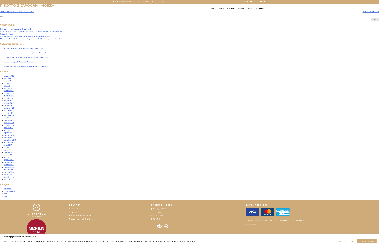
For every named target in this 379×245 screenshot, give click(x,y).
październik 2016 (10, 167)
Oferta (241, 8)
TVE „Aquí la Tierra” (6, 34)
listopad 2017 (9, 138)
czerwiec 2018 (9, 125)
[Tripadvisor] (251, 2)
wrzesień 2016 (9, 170)
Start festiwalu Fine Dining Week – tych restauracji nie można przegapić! (25, 36)
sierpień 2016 (9, 172)
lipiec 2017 (8, 145)
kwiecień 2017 (9, 152)
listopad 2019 (9, 110)
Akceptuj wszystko (367, 241)
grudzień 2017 (9, 135)
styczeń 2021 (9, 103)
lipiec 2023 (8, 81)
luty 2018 (7, 130)
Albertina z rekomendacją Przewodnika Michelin (27, 48)
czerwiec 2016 (9, 177)
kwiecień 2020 (9, 108)
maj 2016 (7, 179)
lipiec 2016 (8, 175)
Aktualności (8, 189)
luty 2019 (7, 118)
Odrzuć (351, 241)
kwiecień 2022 (9, 96)
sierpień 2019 (9, 115)
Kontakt (260, 8)
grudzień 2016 (9, 162)
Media (250, 8)
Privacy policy (251, 224)
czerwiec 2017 (9, 147)
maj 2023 (7, 86)
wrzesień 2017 (9, 143)
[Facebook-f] (247, 2)
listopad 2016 (9, 165)
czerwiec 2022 (9, 93)
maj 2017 (7, 150)
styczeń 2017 (9, 160)
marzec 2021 (8, 101)
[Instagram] (244, 2)
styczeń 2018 (9, 133)
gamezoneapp (9, 53)
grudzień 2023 (9, 76)
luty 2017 (7, 157)
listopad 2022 (9, 91)
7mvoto (6, 62)
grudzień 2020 (9, 106)
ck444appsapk (9, 57)
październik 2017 (10, 140)
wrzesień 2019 (9, 113)
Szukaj (2, 17)
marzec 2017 (8, 155)
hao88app (7, 66)
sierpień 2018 (9, 123)
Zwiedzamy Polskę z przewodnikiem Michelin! (16, 29)
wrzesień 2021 (9, 98)
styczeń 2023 (9, 88)
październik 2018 (10, 120)
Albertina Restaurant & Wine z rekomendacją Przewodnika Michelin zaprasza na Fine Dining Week (33, 39)
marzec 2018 (8, 128)
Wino (221, 8)
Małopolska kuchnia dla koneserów (23, 62)
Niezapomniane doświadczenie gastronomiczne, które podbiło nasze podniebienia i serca (31, 31)
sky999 (6, 48)
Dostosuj (338, 241)
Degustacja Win (9, 191)
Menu (213, 8)
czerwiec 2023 (9, 83)
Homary (230, 8)
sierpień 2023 (9, 78)
